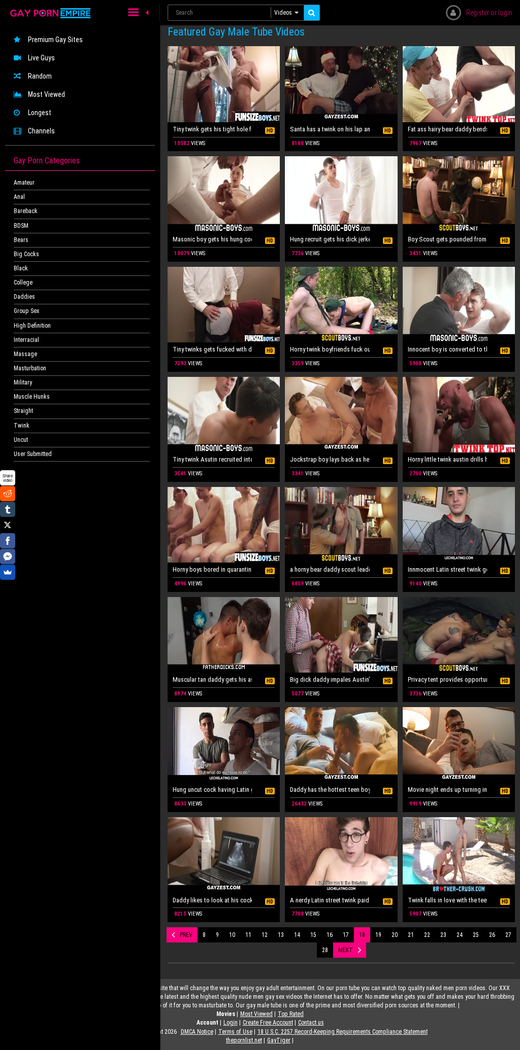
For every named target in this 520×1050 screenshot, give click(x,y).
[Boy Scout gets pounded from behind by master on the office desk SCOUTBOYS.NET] (459, 194)
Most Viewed (46, 94)
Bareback (26, 211)
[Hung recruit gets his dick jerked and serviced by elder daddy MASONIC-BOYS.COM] (341, 194)
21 (411, 934)
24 (460, 934)
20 (395, 934)
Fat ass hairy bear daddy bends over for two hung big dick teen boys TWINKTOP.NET (447, 129)
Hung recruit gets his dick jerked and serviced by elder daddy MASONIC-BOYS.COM (329, 239)
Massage (25, 354)
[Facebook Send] (7, 556)
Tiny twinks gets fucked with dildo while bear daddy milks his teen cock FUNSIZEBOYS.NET (212, 349)
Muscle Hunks (32, 396)
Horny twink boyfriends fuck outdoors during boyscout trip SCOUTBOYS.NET (329, 349)
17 (346, 934)
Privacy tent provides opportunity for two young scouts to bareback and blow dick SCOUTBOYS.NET (447, 679)
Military (23, 382)
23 (443, 934)
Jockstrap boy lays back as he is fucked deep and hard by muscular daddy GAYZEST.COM (329, 459)
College (23, 282)
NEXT (345, 950)
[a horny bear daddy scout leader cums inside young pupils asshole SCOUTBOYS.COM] (341, 525)
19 (378, 934)
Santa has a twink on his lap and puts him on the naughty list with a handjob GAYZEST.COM (329, 129)
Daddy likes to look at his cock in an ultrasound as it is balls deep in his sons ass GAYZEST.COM (212, 900)
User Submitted (33, 454)
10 (232, 934)
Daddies (24, 296)
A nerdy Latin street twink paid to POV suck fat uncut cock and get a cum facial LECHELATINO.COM (329, 900)
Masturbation (30, 368)
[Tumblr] (7, 509)
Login (230, 1022)
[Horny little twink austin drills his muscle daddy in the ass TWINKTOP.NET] (459, 415)
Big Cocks (26, 254)
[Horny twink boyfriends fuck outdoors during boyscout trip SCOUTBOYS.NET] (341, 305)
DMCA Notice (197, 1031)
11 (248, 934)
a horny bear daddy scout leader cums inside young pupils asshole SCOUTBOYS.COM (329, 569)
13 (281, 934)
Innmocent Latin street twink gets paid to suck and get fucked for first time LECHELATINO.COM (447, 569)
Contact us (311, 1022)
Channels (41, 131)
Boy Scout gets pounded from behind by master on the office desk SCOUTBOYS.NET (447, 239)
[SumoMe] (7, 572)
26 (492, 934)
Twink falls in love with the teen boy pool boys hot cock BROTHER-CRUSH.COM (447, 900)
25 (476, 934)
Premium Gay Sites (55, 40)
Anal (19, 196)
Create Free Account (268, 1022)
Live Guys (41, 58)
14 (297, 934)
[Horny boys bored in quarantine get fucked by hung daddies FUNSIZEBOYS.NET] (224, 525)
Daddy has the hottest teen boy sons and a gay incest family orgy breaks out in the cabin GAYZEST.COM (329, 789)
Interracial (26, 339)
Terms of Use (235, 1031)
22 (427, 934)
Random (40, 76)
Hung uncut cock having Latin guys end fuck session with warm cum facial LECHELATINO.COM (212, 789)
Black (21, 268)
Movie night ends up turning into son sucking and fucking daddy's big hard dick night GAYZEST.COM (447, 789)
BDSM (21, 225)
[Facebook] (7, 540)
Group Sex (26, 310)
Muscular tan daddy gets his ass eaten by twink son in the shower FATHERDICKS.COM (212, 679)
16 (330, 934)
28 (325, 950)
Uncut (21, 439)
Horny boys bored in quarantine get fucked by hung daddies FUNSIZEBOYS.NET (212, 569)
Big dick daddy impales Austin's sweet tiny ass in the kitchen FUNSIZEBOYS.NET (329, 679)
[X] (7, 525)
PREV (186, 934)
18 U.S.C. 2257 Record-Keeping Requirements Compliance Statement (342, 1031)
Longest (39, 113)
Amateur (24, 182)
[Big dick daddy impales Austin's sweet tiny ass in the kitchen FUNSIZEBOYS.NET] (341, 635)
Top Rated (291, 1014)
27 (508, 934)
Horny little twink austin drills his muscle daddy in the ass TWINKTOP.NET (447, 459)
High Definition (32, 325)
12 (265, 934)
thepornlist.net (244, 1040)
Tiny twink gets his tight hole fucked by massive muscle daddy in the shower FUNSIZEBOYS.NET (212, 129)
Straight (23, 410)
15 (313, 934)
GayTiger (278, 1040)
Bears (21, 239)
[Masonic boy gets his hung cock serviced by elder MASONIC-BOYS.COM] (224, 194)
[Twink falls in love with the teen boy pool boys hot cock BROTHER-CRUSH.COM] (459, 855)
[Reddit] (7, 493)
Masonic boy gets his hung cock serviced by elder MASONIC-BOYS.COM (212, 239)
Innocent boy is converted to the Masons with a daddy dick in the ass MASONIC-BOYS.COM (447, 349)
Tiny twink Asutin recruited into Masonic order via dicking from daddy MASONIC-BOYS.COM (212, 459)
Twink (21, 425)
